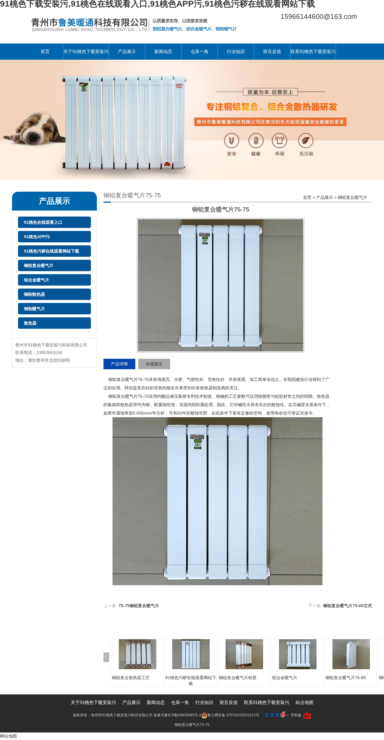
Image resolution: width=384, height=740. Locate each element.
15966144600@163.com (318, 16)
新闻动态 (163, 51)
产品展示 (127, 51)
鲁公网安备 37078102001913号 (233, 715)
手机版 (296, 715)
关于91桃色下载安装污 (86, 51)
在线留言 (154, 363)
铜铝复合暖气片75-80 (346, 677)
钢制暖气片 (34, 308)
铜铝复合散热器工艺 (131, 677)
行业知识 (236, 51)
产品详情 (119, 363)
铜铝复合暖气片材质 (237, 677)
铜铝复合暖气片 (38, 265)
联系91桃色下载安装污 (313, 51)
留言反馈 (272, 51)
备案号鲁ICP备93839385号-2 (177, 715)
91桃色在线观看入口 (43, 222)
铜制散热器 (34, 294)
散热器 (30, 323)
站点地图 (305, 702)
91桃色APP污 (37, 236)
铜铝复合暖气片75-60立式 (347, 605)
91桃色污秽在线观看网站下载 (51, 251)
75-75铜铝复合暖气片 (138, 605)
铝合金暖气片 (36, 279)
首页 (45, 51)
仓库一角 (199, 51)
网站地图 (8, 736)
